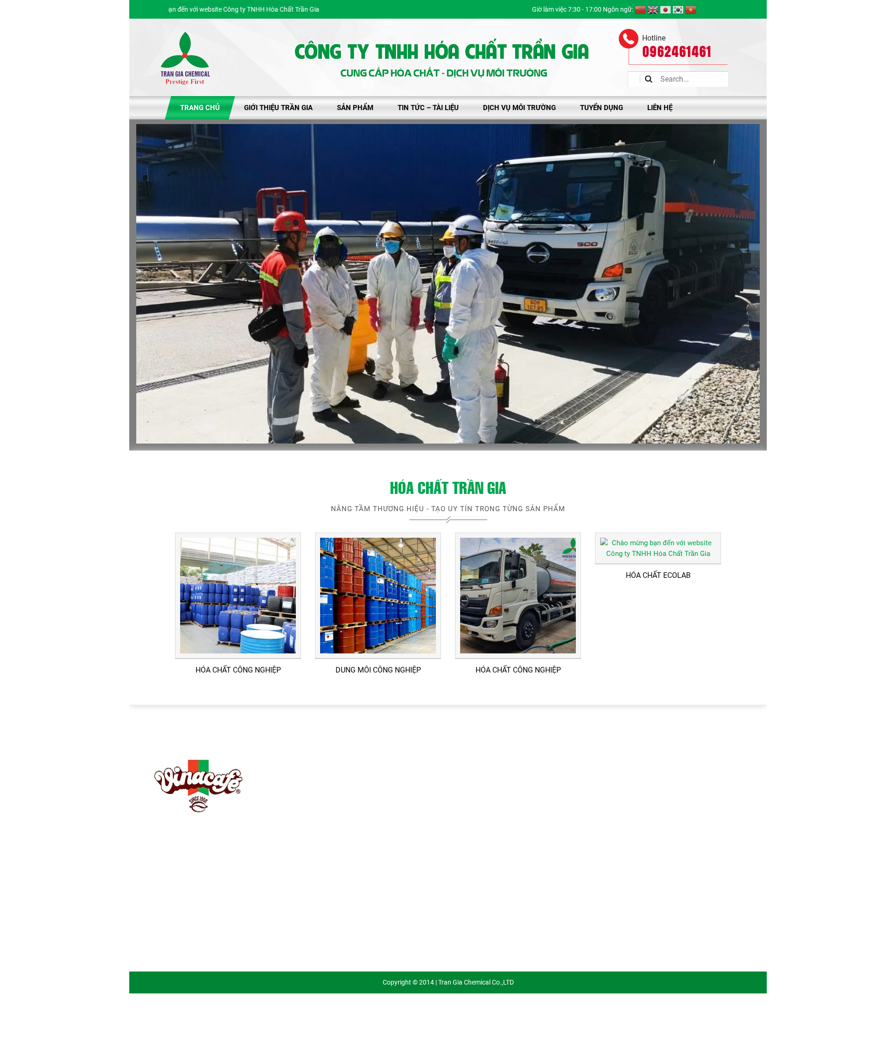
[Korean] (678, 9)
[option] (196, 783)
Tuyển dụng (601, 108)
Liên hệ (659, 108)
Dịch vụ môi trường (519, 108)
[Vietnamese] (690, 9)
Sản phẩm (355, 108)
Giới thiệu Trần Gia (278, 108)
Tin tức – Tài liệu (428, 108)
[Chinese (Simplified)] (640, 9)
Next (748, 281)
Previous (148, 281)
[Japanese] (665, 9)
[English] (652, 9)
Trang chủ (200, 108)
